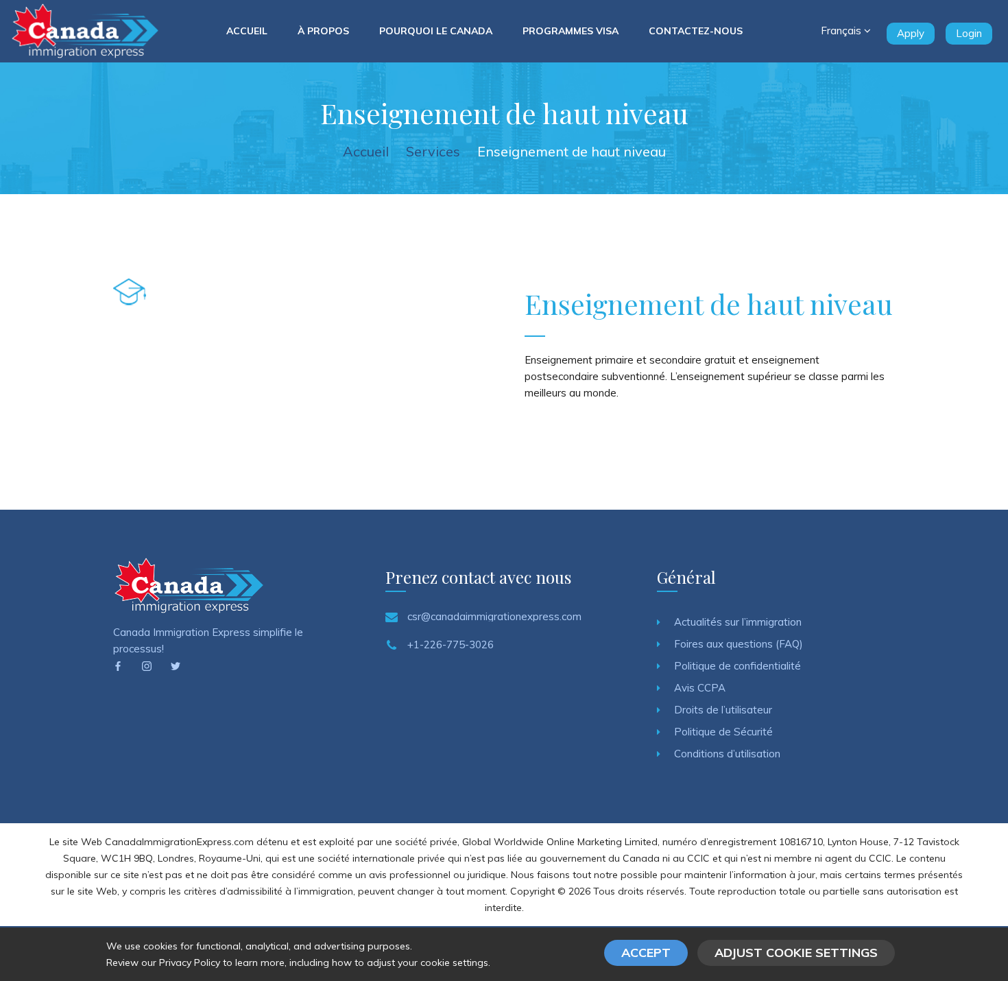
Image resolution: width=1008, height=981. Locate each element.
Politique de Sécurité (723, 731)
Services (433, 151)
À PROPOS (323, 31)
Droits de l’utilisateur (723, 709)
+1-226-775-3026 (450, 644)
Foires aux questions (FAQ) (738, 643)
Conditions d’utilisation (727, 753)
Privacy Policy (189, 962)
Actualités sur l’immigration (738, 621)
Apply (910, 33)
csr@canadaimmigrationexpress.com (494, 616)
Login (969, 33)
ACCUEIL (246, 31)
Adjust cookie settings (796, 952)
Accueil (366, 151)
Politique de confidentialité (737, 665)
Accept (646, 952)
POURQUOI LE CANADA (435, 31)
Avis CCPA (699, 687)
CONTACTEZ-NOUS (696, 31)
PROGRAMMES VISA (571, 31)
